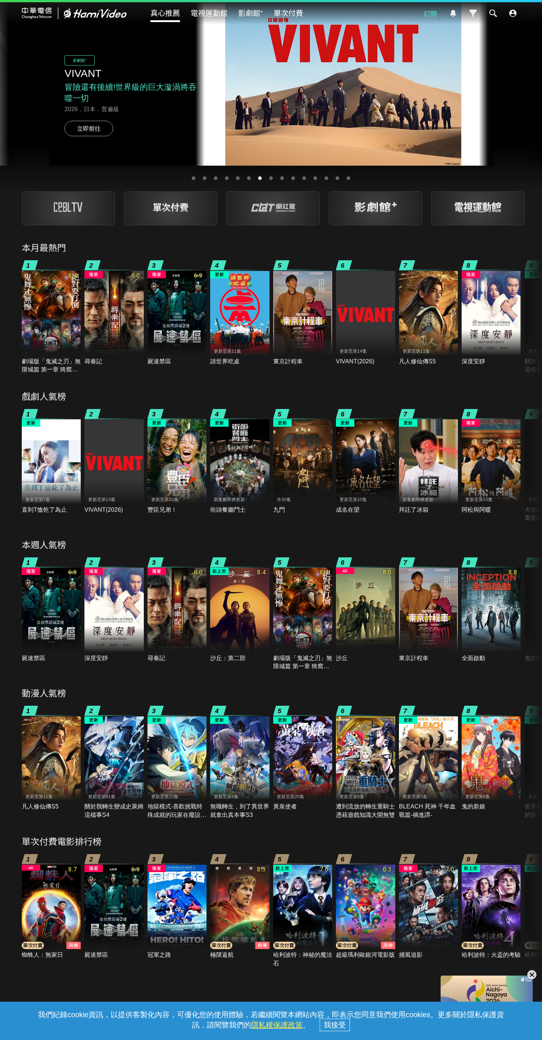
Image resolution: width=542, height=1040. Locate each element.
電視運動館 (209, 12)
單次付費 (288, 12)
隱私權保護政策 (277, 1025)
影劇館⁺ (250, 12)
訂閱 (430, 13)
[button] (193, 178)
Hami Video (74, 13)
